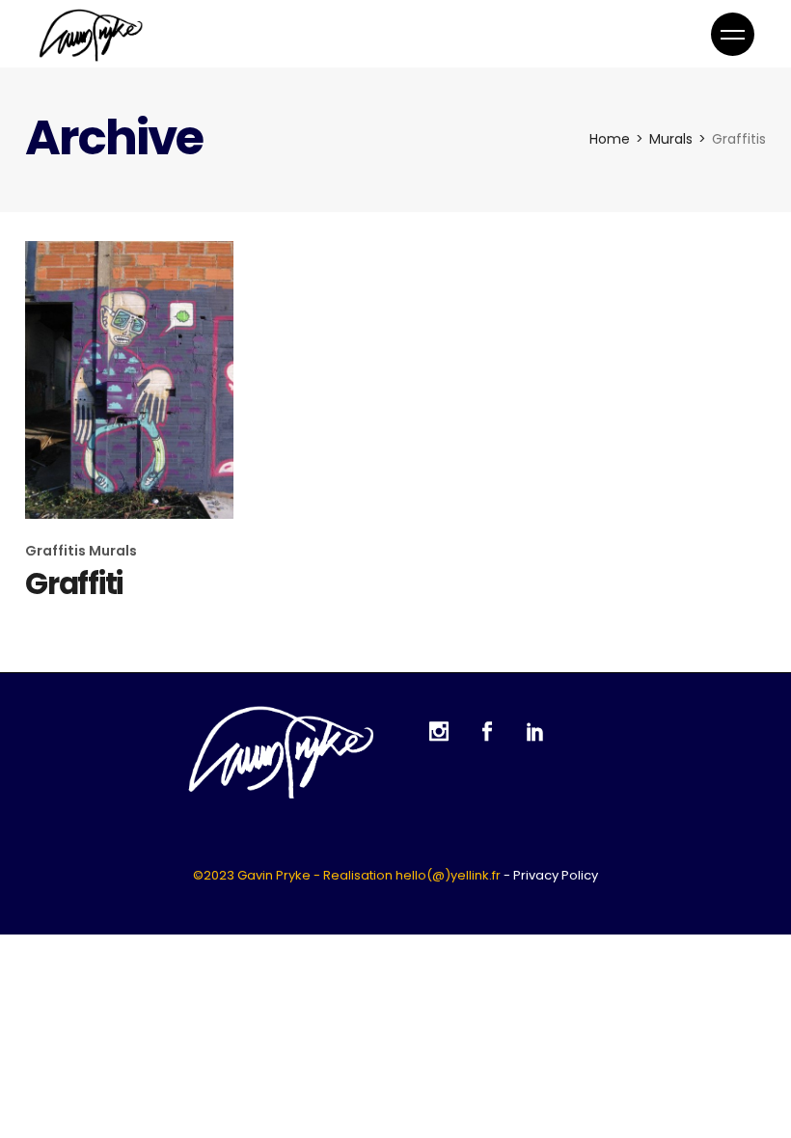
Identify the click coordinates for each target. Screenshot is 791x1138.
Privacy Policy (555, 875)
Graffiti (74, 583)
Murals (113, 550)
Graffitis (57, 550)
